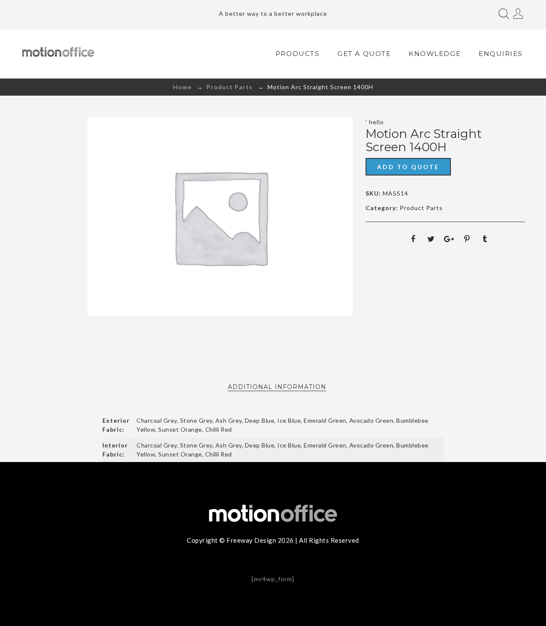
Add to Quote (408, 166)
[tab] (277, 387)
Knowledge (435, 54)
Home (182, 87)
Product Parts (229, 87)
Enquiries (501, 54)
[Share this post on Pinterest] (466, 239)
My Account (518, 14)
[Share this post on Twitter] (431, 239)
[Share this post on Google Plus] (449, 239)
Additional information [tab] (277, 387)
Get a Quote (364, 54)
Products (297, 54)
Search (504, 14)
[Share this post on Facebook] (413, 239)
